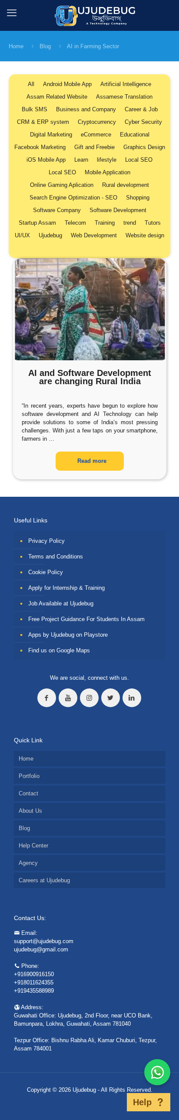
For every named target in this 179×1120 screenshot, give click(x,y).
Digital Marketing (51, 134)
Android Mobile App (67, 84)
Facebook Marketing (40, 147)
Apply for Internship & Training (66, 588)
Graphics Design (144, 147)
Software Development (118, 210)
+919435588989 (34, 990)
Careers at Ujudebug (44, 880)
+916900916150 (34, 974)
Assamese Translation (124, 96)
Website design (145, 235)
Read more (91, 461)
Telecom (75, 222)
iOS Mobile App (46, 159)
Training (105, 222)
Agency (28, 863)
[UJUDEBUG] (89, 15)
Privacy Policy (46, 541)
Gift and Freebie (94, 147)
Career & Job (141, 109)
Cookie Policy (45, 572)
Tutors (153, 222)
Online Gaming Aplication (61, 185)
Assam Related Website (57, 96)
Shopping (137, 197)
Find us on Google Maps (59, 650)
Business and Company (86, 109)
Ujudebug (50, 235)
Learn (81, 159)
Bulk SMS (34, 109)
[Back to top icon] (115, 1102)
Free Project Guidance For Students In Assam (86, 619)
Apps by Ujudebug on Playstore (68, 634)
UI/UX (22, 235)
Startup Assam (37, 222)
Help (142, 1102)
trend (129, 222)
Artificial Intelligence (125, 84)
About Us (30, 811)
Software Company (57, 210)
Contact (28, 793)
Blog (45, 46)
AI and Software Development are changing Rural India (89, 377)
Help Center (33, 845)
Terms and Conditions (55, 556)
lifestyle (106, 159)
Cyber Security (143, 122)
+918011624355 (33, 982)
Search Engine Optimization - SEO (73, 197)
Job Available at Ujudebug (60, 603)
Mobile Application (107, 172)
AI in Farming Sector (93, 46)
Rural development (125, 185)
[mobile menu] (11, 13)
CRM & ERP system (43, 122)
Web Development (94, 235)
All (31, 84)
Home (16, 46)
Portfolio (29, 776)
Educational (134, 134)
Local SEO (138, 159)
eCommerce (96, 134)
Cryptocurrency (97, 122)
